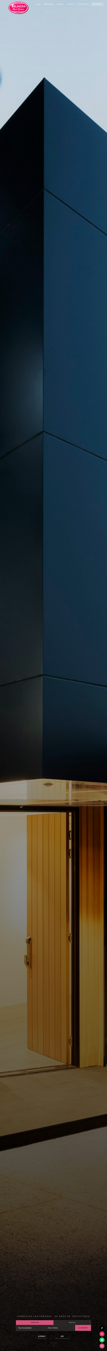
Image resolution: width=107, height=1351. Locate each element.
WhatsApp (97, 4)
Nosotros (60, 4)
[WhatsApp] (101, 1339)
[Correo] (101, 1346)
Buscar (84, 1328)
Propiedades (49, 4)
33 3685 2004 (84, 4)
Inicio (38, 4)
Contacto (70, 4)
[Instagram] (101, 1333)
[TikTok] (101, 1327)
